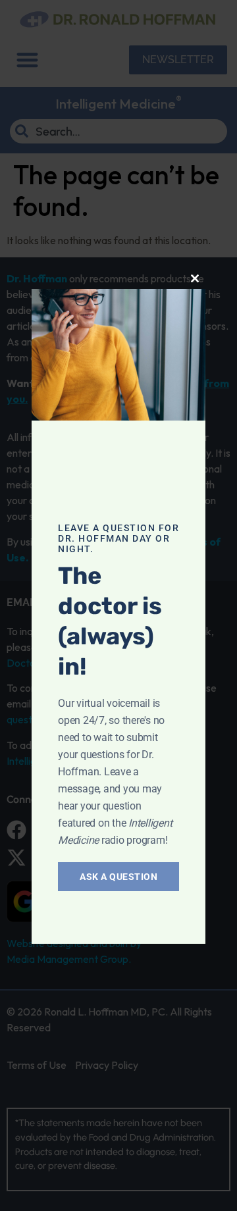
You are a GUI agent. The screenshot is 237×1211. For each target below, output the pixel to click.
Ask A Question (118, 876)
